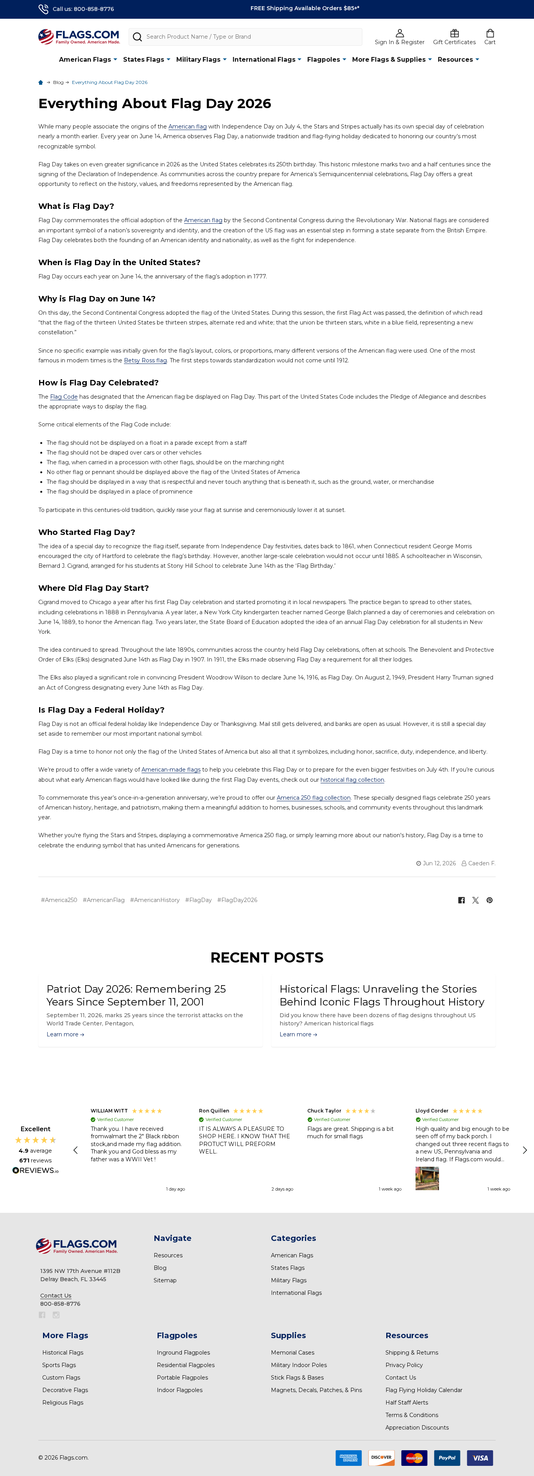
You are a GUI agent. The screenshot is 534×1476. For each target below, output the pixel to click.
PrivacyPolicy (404, 1365)
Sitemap (165, 1280)
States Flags (143, 59)
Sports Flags (59, 1365)
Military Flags (198, 59)
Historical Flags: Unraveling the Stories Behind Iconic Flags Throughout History (382, 995)
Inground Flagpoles (183, 1352)
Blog (160, 1267)
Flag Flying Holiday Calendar (423, 1390)
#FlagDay (198, 900)
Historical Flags (62, 1352)
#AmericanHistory (155, 900)
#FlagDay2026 (237, 900)
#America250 (59, 900)
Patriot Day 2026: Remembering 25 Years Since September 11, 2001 (136, 995)
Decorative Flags (65, 1390)
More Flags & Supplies (389, 59)
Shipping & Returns (411, 1352)
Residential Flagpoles (186, 1365)
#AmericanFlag (104, 900)
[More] (115, 59)
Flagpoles (323, 59)
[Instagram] (56, 1315)
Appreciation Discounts (417, 1427)
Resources (455, 59)
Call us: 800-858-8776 (83, 8)
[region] (300, 1150)
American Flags (85, 59)
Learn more (63, 1034)
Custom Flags (61, 1377)
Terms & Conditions (411, 1415)
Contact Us (400, 1377)
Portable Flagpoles (182, 1377)
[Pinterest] (490, 900)
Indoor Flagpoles (179, 1390)
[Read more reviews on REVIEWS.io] (35, 1171)
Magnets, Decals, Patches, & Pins (316, 1390)
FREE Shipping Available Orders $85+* (305, 8)
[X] (475, 900)
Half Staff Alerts (406, 1402)
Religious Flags (62, 1402)
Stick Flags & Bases (297, 1377)
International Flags (264, 59)
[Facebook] (461, 900)
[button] (76, 1150)
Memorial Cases (292, 1352)
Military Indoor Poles (299, 1365)
